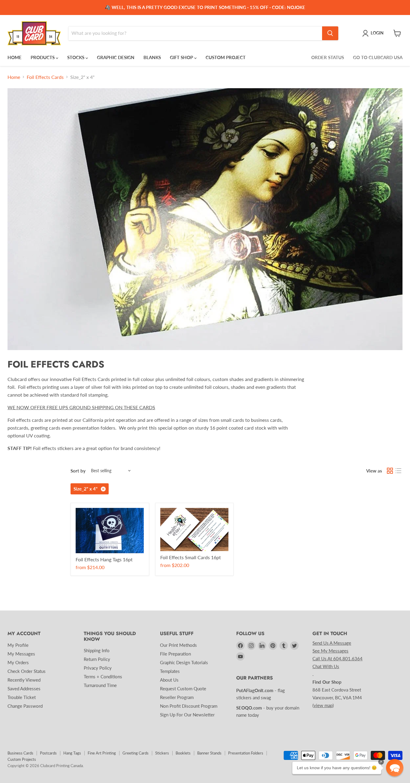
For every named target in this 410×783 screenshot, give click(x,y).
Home (14, 77)
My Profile (18, 645)
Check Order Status (27, 671)
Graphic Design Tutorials (184, 662)
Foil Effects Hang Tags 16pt (104, 559)
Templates (170, 671)
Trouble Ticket (22, 697)
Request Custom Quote (183, 688)
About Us (169, 679)
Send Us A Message (331, 643)
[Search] (330, 33)
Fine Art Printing (102, 753)
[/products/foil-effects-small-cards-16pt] (194, 529)
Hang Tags (72, 753)
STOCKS (76, 57)
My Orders (18, 662)
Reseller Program (177, 697)
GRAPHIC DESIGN (115, 57)
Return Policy (97, 659)
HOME (15, 57)
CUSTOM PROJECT (226, 57)
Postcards (48, 753)
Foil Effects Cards (45, 77)
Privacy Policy (98, 667)
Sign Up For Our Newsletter (187, 714)
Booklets (183, 753)
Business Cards (20, 753)
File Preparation (175, 653)
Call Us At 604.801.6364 (337, 658)
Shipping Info (97, 650)
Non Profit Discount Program (188, 706)
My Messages (21, 653)
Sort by (78, 470)
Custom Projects (22, 759)
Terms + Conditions (103, 676)
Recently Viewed (24, 679)
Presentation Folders (245, 753)
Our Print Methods (178, 645)
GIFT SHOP (182, 57)
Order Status (327, 57)
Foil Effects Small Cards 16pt (190, 557)
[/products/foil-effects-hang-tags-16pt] (110, 530)
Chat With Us (325, 666)
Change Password (25, 706)
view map (323, 705)
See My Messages (330, 650)
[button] (394, 767)
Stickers (162, 753)
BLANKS (152, 57)
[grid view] (390, 470)
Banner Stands (209, 753)
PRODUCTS (43, 57)
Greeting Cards (135, 753)
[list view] (398, 470)
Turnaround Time (100, 685)
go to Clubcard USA (377, 57)
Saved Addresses (24, 688)
